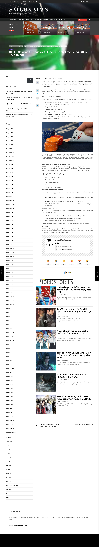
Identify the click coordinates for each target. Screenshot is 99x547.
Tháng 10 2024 (10, 208)
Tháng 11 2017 (9, 424)
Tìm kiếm (8, 76)
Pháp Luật (45, 19)
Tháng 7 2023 (9, 268)
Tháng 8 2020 (9, 380)
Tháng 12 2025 (10, 153)
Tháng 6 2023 (9, 272)
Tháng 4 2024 (9, 232)
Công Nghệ (21, 19)
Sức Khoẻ (52, 19)
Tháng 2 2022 (9, 324)
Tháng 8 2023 (9, 264)
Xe (6, 493)
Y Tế (64, 19)
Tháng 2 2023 (9, 288)
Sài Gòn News (28, 10)
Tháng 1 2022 (9, 328)
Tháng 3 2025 (9, 188)
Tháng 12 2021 (10, 332)
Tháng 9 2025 (9, 164)
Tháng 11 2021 (9, 336)
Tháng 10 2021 (10, 340)
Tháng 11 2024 (10, 204)
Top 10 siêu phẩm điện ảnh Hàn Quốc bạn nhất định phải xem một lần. (74, 311)
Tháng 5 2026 (9, 133)
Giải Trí (11, 49)
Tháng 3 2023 (9, 284)
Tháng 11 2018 (9, 416)
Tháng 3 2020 (9, 400)
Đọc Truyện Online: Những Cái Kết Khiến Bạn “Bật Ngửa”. (74, 376)
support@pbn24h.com (20, 525)
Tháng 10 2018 (10, 420)
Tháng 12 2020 (10, 364)
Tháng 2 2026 (9, 145)
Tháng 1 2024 (9, 244)
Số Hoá (8, 469)
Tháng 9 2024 (9, 212)
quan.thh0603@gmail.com (65, 246)
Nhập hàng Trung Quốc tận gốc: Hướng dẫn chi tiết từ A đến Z (81, 29)
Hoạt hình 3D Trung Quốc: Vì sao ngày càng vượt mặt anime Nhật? (74, 397)
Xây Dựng (8, 489)
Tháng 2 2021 (9, 356)
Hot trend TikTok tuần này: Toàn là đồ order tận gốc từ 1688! (64, 29)
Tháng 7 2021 (9, 344)
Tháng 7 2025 (9, 172)
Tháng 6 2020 (9, 388)
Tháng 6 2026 (9, 129)
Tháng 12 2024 (10, 200)
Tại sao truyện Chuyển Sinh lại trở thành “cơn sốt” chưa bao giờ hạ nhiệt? (74, 355)
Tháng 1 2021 (9, 360)
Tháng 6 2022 (9, 308)
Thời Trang (59, 19)
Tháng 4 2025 (9, 184)
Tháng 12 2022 (10, 296)
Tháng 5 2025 (9, 180)
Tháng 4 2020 (9, 396)
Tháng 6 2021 (9, 348)
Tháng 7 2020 (9, 384)
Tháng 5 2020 (9, 392)
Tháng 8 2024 (9, 216)
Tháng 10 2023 (10, 256)
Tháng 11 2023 (10, 252)
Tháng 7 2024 (9, 220)
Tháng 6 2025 (9, 176)
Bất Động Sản (13, 19)
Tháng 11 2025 (10, 156)
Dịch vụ (8, 445)
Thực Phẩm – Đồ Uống (12, 485)
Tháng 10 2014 (10, 428)
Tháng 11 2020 (10, 368)
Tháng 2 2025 (9, 192)
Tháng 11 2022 (10, 300)
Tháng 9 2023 (9, 260)
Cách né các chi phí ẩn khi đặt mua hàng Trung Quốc (18, 104)
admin (10, 58)
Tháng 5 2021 (9, 352)
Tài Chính (8, 477)
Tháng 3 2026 (9, 141)
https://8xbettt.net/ (51, 81)
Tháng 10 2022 (10, 304)
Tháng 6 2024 (9, 224)
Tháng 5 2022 (9, 312)
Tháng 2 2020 (9, 404)
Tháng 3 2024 (9, 236)
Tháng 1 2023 (9, 292)
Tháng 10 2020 (10, 372)
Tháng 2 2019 (9, 412)
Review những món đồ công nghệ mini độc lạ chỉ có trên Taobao (47, 29)
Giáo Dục (33, 19)
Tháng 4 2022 (9, 316)
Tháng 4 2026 (9, 137)
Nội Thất (39, 19)
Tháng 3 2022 (9, 320)
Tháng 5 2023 (9, 276)
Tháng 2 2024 (9, 240)
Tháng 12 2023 (10, 248)
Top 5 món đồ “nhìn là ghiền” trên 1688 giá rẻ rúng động (30, 29)
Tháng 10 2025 (10, 160)
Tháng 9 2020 (9, 376)
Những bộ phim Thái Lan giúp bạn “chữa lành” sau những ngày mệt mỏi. (74, 290)
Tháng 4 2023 (9, 280)
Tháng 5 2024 (9, 228)
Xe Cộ (7, 497)
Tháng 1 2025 (9, 196)
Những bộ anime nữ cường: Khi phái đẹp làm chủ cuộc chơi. (72, 332)
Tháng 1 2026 (9, 149)
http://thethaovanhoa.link (65, 249)
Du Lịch (28, 19)
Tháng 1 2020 (9, 408)
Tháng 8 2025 (9, 168)
